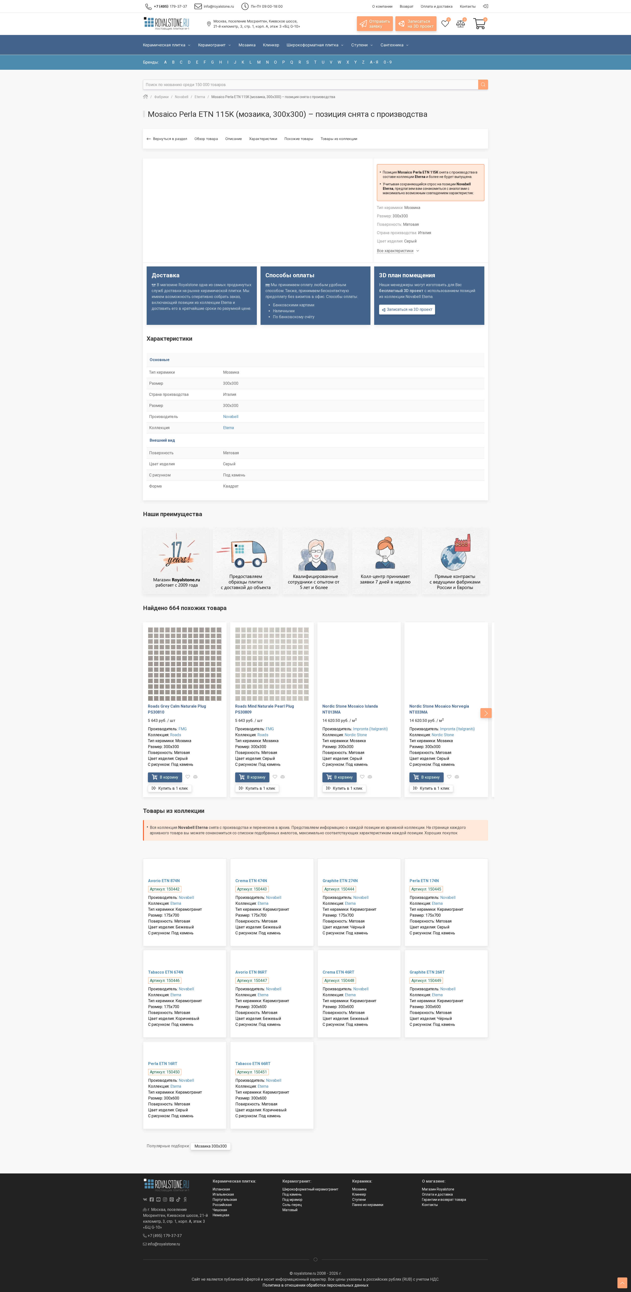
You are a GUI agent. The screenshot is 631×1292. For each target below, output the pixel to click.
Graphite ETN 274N (340, 880)
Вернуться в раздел (170, 139)
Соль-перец (292, 1205)
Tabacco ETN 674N (165, 972)
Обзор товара (206, 139)
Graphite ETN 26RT (427, 972)
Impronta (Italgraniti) (370, 729)
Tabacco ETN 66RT (253, 1063)
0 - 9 (388, 62)
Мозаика (359, 1189)
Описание (233, 139)
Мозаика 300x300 (210, 1146)
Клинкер (359, 1194)
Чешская (220, 1210)
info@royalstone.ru (163, 1244)
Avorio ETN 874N (164, 880)
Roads (175, 735)
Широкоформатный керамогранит (310, 1189)
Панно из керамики (367, 1205)
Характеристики (263, 139)
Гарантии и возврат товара (444, 1200)
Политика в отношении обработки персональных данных (315, 1285)
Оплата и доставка (437, 1194)
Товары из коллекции (339, 139)
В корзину (168, 777)
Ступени (359, 1200)
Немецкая (221, 1215)
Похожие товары (298, 139)
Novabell (230, 416)
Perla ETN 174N (424, 880)
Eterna (228, 427)
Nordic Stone (356, 735)
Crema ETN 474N (251, 880)
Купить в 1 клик (172, 788)
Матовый (290, 1210)
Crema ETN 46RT (338, 972)
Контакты (430, 1205)
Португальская (225, 1200)
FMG (182, 729)
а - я (374, 62)
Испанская (221, 1189)
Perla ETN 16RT (162, 1063)
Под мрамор (292, 1200)
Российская (222, 1205)
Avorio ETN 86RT (251, 972)
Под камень (292, 1194)
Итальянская (223, 1194)
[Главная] (145, 97)
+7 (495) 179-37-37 (164, 1235)
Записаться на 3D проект (409, 309)
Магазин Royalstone (438, 1189)
